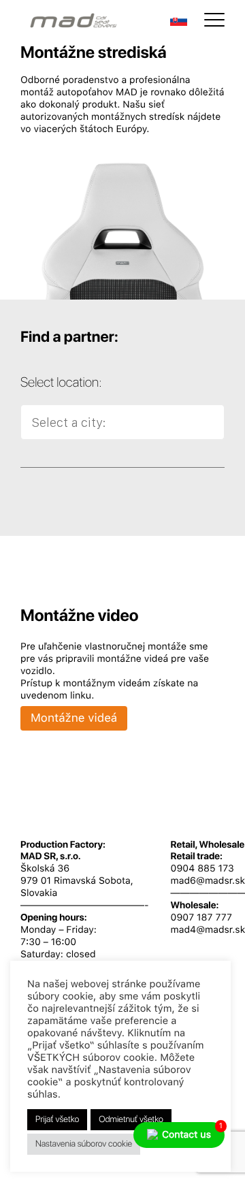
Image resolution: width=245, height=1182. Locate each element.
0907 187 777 (201, 917)
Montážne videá (74, 718)
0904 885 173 (202, 868)
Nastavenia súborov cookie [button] (83, 1144)
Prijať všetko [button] (57, 1120)
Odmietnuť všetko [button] (131, 1120)
